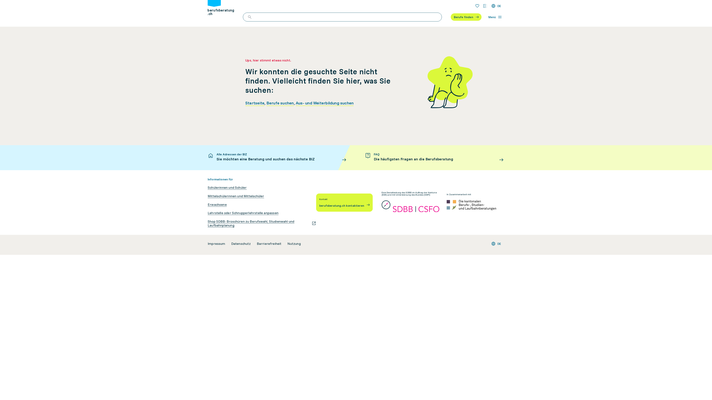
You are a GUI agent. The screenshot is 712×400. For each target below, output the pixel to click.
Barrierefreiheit (269, 244)
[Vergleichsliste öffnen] (485, 6)
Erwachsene (217, 205)
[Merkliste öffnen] (477, 6)
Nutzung (294, 244)
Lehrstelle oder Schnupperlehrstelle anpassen (243, 213)
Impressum (216, 244)
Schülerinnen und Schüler (227, 188)
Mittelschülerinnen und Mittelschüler (236, 196)
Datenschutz (241, 244)
